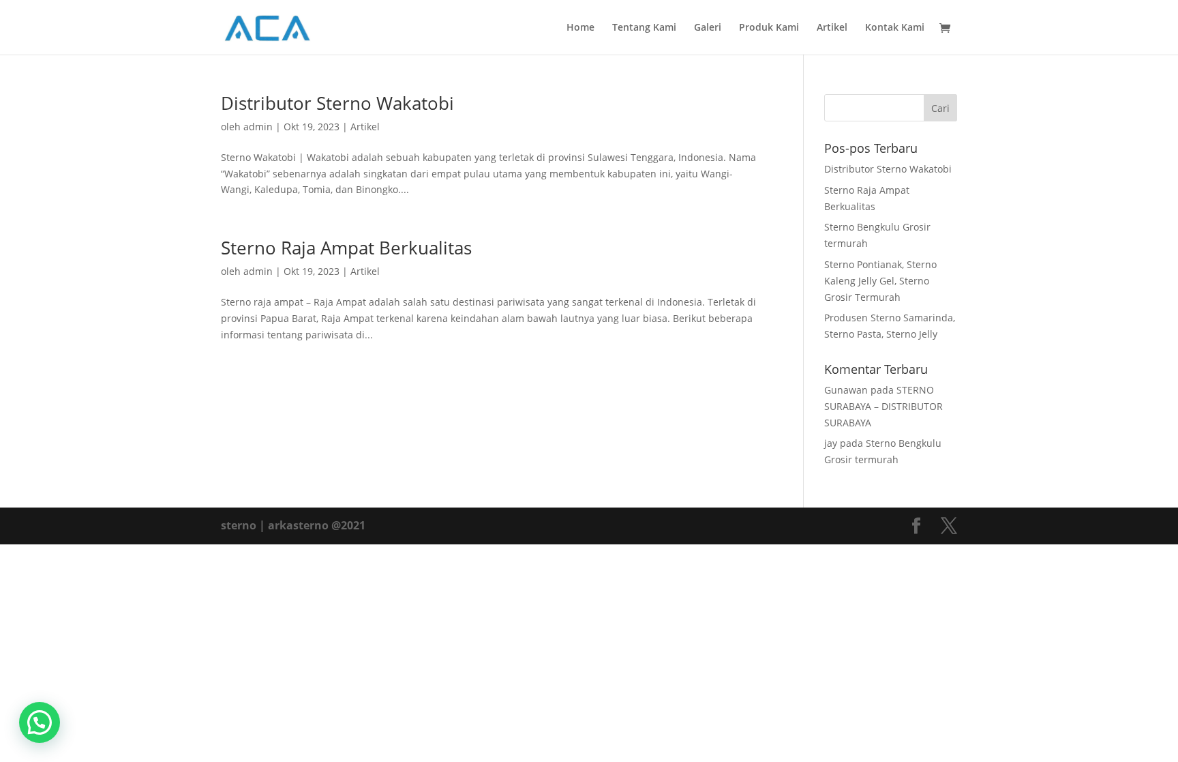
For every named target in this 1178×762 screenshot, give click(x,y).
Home (580, 28)
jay (830, 443)
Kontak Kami (894, 28)
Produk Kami (769, 28)
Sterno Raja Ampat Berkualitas (346, 247)
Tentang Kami (644, 28)
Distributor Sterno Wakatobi (337, 103)
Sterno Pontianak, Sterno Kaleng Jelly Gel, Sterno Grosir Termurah (880, 281)
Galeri (707, 28)
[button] (39, 722)
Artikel (832, 28)
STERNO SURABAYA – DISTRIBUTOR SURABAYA (883, 406)
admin (258, 126)
